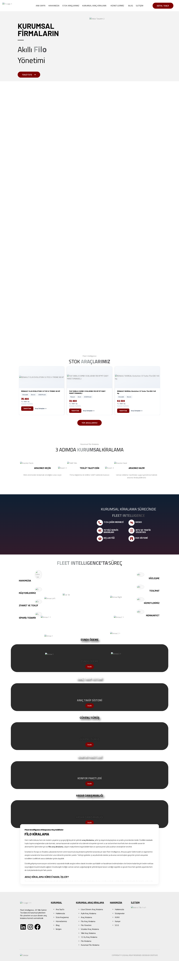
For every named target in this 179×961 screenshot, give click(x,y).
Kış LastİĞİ (109, 538)
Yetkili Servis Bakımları (111, 531)
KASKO (138, 522)
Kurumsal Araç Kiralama (94, 5)
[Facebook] (37, 927)
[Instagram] (30, 927)
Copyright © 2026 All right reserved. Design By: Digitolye (135, 955)
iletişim (135, 902)
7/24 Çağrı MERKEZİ (114, 522)
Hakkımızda (53, 5)
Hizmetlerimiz (117, 5)
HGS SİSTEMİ (141, 538)
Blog (130, 5)
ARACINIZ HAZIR (137, 468)
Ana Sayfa (40, 5)
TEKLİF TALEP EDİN (89, 468)
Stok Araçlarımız (70, 5)
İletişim (139, 5)
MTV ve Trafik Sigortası (143, 531)
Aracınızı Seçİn (42, 468)
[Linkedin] (23, 927)
